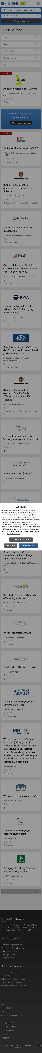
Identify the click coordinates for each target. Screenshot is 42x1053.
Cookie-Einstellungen (21, 539)
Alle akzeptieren (28, 545)
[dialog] (21, 527)
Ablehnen (11, 545)
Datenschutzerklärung (14, 534)
